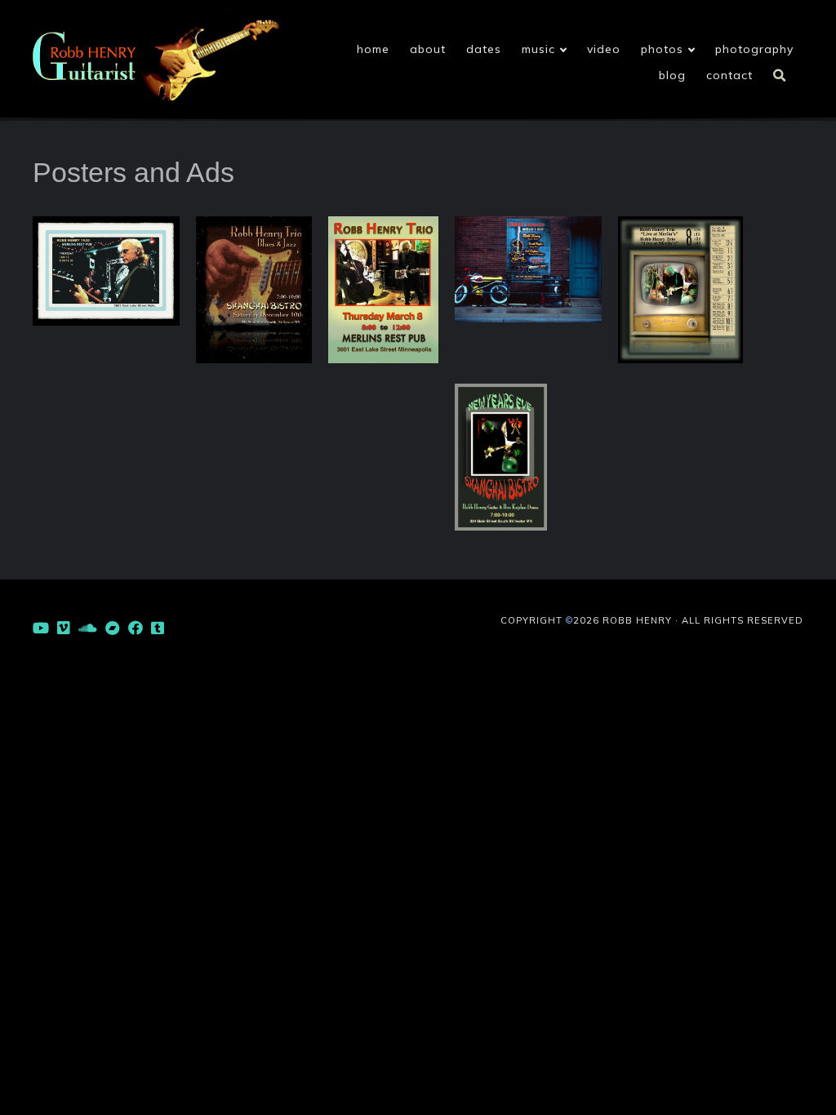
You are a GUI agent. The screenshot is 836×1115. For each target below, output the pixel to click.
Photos (662, 49)
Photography (754, 49)
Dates (483, 49)
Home (373, 49)
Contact (729, 75)
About (428, 49)
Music (538, 49)
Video (603, 49)
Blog (672, 75)
